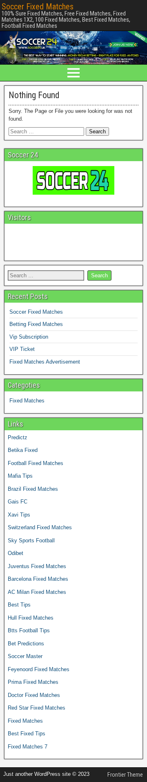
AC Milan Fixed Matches (37, 592)
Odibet (15, 553)
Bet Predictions (26, 643)
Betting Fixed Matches (36, 324)
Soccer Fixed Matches (38, 6)
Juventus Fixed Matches (37, 566)
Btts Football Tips (29, 630)
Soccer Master (25, 656)
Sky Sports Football (31, 540)
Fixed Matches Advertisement (44, 362)
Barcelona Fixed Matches (38, 579)
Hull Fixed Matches (30, 618)
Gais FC (17, 502)
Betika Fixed (23, 450)
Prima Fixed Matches (33, 682)
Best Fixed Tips (26, 733)
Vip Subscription (28, 337)
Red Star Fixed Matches (36, 708)
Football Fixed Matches (35, 463)
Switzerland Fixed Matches (40, 527)
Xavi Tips (19, 515)
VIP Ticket (22, 349)
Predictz (17, 437)
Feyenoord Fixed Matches (38, 669)
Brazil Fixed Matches (33, 489)
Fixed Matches (27, 401)
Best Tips (19, 605)
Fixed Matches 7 (27, 747)
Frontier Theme (125, 774)
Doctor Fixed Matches (34, 695)
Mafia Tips (20, 476)
